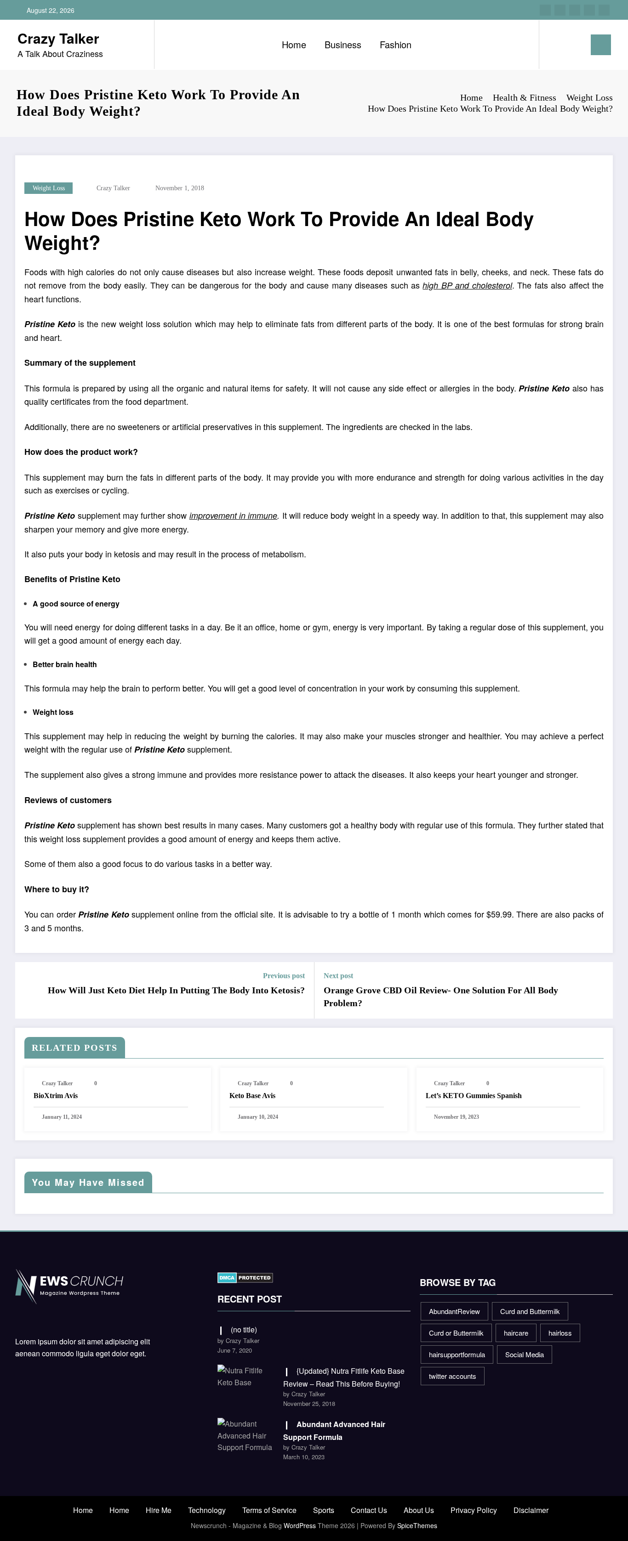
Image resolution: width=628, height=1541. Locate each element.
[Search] (555, 44)
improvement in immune (233, 515)
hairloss (560, 1332)
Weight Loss (49, 188)
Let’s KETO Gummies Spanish (474, 1095)
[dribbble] (574, 10)
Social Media (524, 1354)
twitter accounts (452, 1376)
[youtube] (604, 10)
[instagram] (589, 10)
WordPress (300, 1525)
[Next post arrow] (600, 990)
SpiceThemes (417, 1525)
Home (294, 44)
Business (343, 44)
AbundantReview (454, 1311)
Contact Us (369, 1510)
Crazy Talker (58, 38)
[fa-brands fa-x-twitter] (559, 10)
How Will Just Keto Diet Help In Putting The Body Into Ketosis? (176, 990)
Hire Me (158, 1510)
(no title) (244, 1329)
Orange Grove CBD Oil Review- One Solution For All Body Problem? (441, 996)
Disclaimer (531, 1510)
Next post (338, 976)
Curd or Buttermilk (456, 1332)
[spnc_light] (572, 44)
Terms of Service (269, 1510)
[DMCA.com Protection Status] (245, 1276)
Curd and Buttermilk (530, 1311)
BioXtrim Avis (56, 1095)
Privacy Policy (474, 1510)
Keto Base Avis (252, 1095)
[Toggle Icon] (601, 44)
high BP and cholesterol (467, 285)
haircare (516, 1332)
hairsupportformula (457, 1354)
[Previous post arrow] (28, 990)
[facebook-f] (545, 10)
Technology (207, 1510)
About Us (419, 1510)
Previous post (284, 976)
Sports (323, 1510)
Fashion (395, 44)
